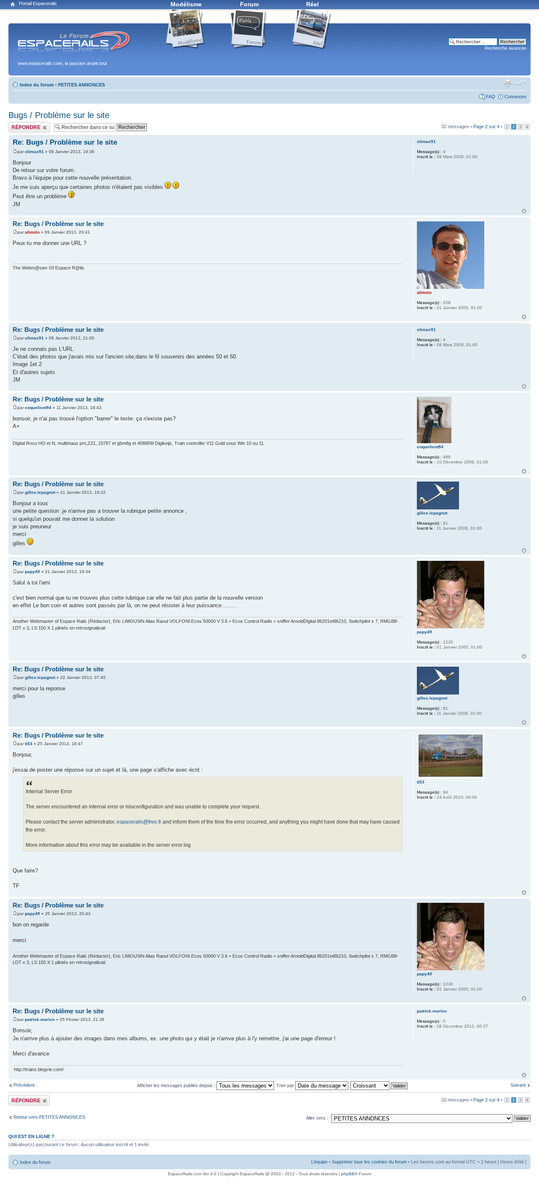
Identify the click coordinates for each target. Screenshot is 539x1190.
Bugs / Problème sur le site (58, 115)
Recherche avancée (505, 48)
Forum (249, 4)
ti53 (28, 743)
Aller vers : (317, 1117)
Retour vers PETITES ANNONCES (49, 1117)
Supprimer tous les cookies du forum (369, 1161)
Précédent (24, 1085)
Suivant (518, 1085)
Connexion (515, 96)
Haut (524, 211)
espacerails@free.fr (139, 822)
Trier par (285, 1085)
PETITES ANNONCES (81, 84)
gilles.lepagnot (40, 492)
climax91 (34, 151)
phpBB (348, 1173)
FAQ (490, 96)
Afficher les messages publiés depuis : (176, 1085)
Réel (312, 4)
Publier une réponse (28, 124)
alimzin (32, 232)
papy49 (32, 571)
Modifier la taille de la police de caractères (520, 83)
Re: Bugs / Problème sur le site (65, 142)
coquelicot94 (38, 407)
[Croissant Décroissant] (379, 1085)
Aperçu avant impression (507, 83)
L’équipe (319, 1161)
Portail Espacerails (38, 3)
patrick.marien (40, 1019)
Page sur (486, 126)
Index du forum (37, 84)
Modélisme (186, 4)
